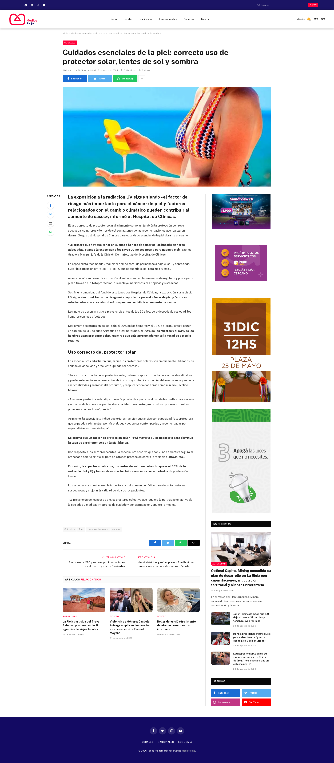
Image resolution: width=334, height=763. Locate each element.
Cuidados (69, 529)
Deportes (189, 19)
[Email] (50, 223)
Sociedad (69, 43)
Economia (185, 742)
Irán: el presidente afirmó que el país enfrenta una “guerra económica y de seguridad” (252, 637)
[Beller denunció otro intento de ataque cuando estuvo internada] (178, 600)
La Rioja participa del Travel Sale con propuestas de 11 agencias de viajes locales (81, 625)
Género (114, 616)
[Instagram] (38, 5)
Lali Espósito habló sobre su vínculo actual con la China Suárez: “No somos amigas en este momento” (251, 658)
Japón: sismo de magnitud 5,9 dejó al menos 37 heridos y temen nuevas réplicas (251, 617)
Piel (81, 529)
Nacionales (146, 19)
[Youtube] (44, 5)
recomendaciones (98, 529)
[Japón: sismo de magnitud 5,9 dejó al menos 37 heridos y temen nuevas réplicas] (220, 618)
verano (116, 529)
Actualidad (70, 616)
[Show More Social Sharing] (141, 78)
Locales (128, 19)
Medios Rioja (188, 750)
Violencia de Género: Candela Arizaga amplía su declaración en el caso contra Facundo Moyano (130, 627)
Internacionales (168, 19)
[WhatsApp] (50, 232)
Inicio (114, 19)
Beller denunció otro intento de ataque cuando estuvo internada (176, 625)
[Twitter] (50, 214)
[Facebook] (25, 5)
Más (203, 19)
